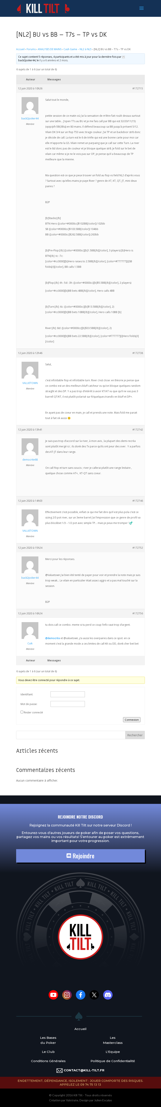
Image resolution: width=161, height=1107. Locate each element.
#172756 (137, 613)
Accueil (20, 49)
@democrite (52, 638)
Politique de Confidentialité (113, 1061)
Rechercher (135, 735)
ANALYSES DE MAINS (49, 49)
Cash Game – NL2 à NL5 (78, 49)
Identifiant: (27, 694)
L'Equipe (113, 1052)
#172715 (137, 88)
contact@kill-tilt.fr (84, 1070)
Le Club (48, 1052)
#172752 (137, 548)
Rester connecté (33, 712)
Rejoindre (82, 855)
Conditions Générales (48, 1061)
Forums (31, 49)
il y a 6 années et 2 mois (53, 60)
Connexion (132, 720)
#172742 (137, 429)
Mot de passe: (29, 704)
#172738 (137, 353)
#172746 (137, 501)
